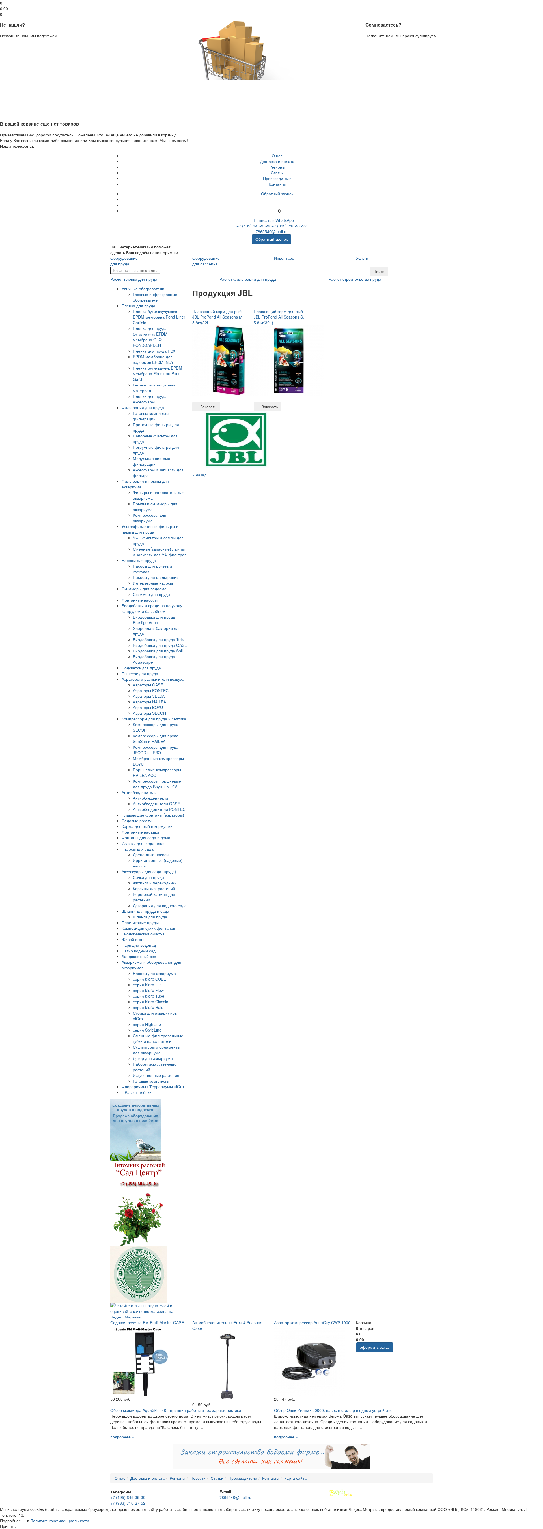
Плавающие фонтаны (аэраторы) (153, 815)
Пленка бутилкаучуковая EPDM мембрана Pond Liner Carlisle (159, 316)
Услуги (362, 258)
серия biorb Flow (148, 990)
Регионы (277, 167)
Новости (198, 1478)
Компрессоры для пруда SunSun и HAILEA (155, 738)
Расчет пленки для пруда (133, 279)
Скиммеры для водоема (144, 588)
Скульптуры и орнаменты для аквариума (156, 1049)
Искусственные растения (156, 1075)
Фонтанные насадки (140, 832)
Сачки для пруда (148, 877)
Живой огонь (133, 939)
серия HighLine (147, 1024)
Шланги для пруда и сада (145, 911)
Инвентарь (284, 258)
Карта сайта (295, 1478)
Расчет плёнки (138, 1092)
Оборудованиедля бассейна (206, 261)
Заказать (207, 406)
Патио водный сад (139, 951)
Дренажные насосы (151, 854)
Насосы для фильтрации (156, 577)
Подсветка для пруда (141, 668)
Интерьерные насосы (153, 583)
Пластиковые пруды (140, 922)
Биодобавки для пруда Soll (158, 651)
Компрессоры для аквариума (149, 517)
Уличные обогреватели (143, 288)
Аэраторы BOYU (148, 707)
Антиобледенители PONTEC (159, 809)
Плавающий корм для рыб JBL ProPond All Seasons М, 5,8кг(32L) (218, 316)
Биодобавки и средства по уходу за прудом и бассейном (152, 608)
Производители (277, 178)
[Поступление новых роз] (138, 1203)
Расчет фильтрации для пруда (247, 279)
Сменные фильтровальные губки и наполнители (158, 1038)
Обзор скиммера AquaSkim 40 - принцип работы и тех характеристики (175, 1410)
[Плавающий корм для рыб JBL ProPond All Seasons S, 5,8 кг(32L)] (289, 360)
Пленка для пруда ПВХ (154, 351)
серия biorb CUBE (149, 979)
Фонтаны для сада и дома (146, 837)
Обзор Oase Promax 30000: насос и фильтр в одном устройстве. (334, 1410)
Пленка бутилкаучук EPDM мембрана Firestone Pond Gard (157, 373)
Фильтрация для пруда (143, 407)
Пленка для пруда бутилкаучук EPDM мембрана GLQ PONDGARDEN (150, 336)
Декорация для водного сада (160, 905)
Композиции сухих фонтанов (148, 928)
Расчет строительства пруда (355, 279)
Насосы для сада (138, 849)
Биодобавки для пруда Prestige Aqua (154, 619)
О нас (277, 155)
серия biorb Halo (148, 1007)
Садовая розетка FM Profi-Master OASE (147, 1322)
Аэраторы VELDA (149, 696)
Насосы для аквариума (154, 973)
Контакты (277, 184)
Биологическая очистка (143, 934)
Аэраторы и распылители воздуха (153, 679)
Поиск (378, 271)
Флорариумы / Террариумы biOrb (153, 1086)
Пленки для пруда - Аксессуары (151, 399)
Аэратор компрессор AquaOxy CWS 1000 (312, 1322)
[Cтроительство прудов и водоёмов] (135, 1129)
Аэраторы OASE (148, 685)
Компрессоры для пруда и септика (154, 718)
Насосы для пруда (139, 560)
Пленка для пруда (138, 305)
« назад (199, 475)
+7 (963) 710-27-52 (289, 226)
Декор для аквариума (153, 1058)
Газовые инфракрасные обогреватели (155, 297)
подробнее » (122, 1437)
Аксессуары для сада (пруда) (149, 871)
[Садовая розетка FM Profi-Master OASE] (145, 1360)
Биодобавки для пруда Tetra (159, 639)
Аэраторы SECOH (149, 713)
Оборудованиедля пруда (124, 261)
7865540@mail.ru (272, 231)
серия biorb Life (147, 984)
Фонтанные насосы (140, 600)
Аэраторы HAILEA (149, 702)
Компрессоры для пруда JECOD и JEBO (155, 749)
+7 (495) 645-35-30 (254, 226)
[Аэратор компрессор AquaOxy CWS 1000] (309, 1360)
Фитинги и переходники (155, 883)
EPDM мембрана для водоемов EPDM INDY (153, 359)
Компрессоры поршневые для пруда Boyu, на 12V (157, 783)
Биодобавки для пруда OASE (160, 645)
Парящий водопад (139, 945)
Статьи (277, 172)
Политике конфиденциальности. (60, 1520)
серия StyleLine (147, 1030)
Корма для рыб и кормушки (147, 826)
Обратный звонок (277, 193)
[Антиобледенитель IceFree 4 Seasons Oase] (227, 1366)
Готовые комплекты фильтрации (151, 416)
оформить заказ (374, 1347)
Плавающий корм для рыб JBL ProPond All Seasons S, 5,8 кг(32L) (279, 316)
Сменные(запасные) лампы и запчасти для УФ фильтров (159, 551)
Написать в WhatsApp (273, 220)
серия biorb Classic (150, 1001)
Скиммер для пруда (151, 594)
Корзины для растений (154, 888)
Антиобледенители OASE (156, 803)
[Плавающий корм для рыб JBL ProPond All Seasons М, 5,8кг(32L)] (227, 360)
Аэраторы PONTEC (151, 690)
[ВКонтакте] (277, 199)
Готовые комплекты (151, 1081)
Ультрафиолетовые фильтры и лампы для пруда (150, 529)
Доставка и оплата (277, 161)
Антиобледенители (139, 792)
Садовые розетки (138, 820)
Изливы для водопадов (143, 843)
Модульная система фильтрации (151, 461)
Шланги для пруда (150, 917)
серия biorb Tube (148, 996)
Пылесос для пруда (140, 673)
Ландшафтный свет (140, 956)
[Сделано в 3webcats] (340, 1492)
